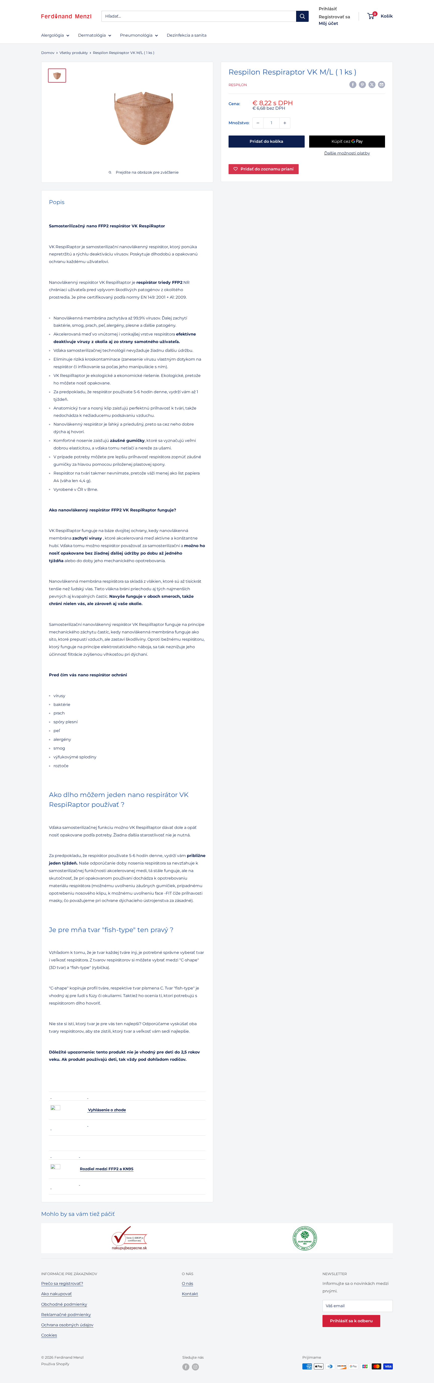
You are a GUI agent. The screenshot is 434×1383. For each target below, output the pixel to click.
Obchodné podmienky (64, 1304)
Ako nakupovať (56, 1293)
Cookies (49, 1335)
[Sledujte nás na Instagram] (195, 1366)
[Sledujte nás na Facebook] (185, 1366)
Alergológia (52, 35)
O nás (187, 1283)
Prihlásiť (328, 8)
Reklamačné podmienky (66, 1314)
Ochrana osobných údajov (67, 1325)
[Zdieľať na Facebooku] (352, 84)
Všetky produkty (74, 52)
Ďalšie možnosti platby (347, 153)
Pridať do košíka (266, 141)
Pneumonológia (136, 35)
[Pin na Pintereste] (362, 84)
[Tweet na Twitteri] (371, 84)
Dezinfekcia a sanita (186, 35)
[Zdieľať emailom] (381, 84)
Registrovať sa (334, 16)
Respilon (238, 85)
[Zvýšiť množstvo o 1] (285, 123)
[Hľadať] (302, 16)
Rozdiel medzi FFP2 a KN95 (106, 1168)
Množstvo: (239, 122)
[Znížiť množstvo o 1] (258, 123)
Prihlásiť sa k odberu (351, 1321)
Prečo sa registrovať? (62, 1283)
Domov (48, 52)
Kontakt (190, 1293)
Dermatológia (92, 35)
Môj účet (328, 23)
